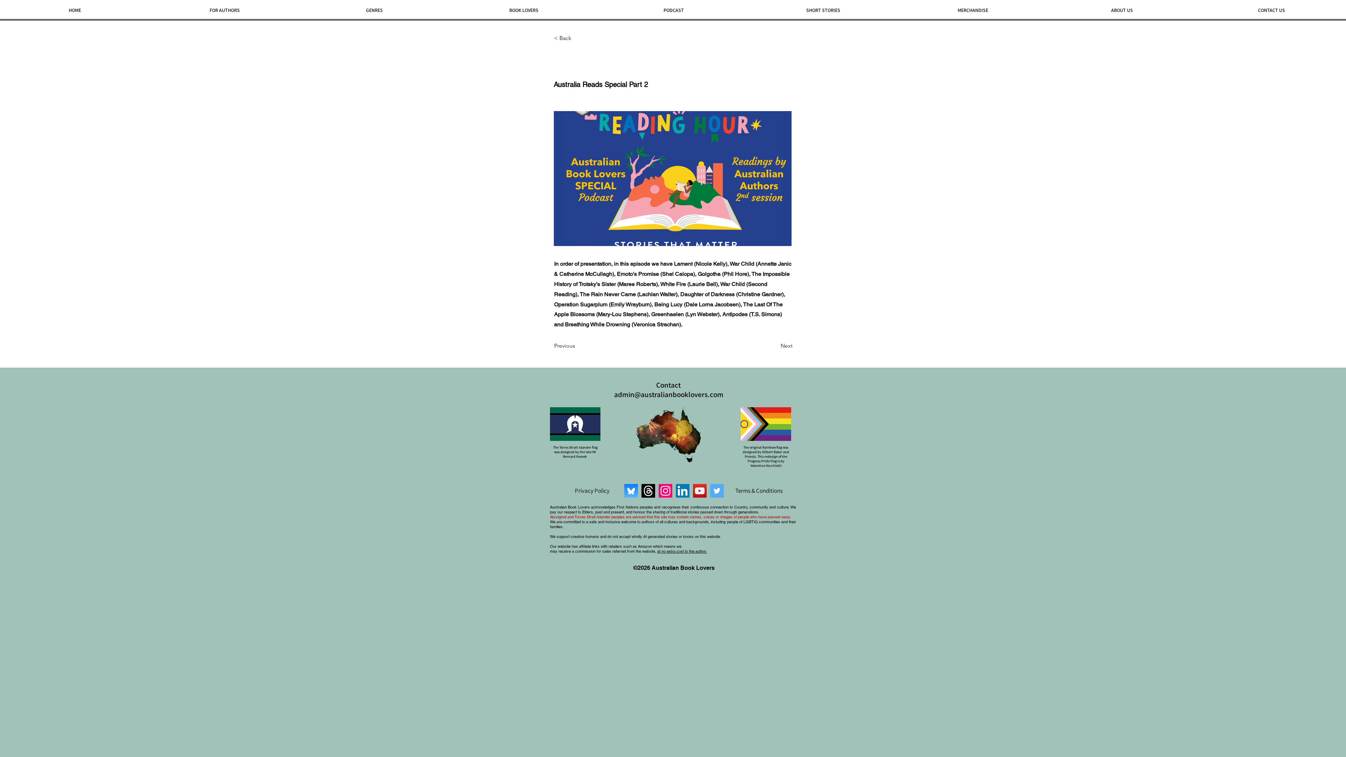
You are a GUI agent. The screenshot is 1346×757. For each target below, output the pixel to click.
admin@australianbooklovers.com (668, 394)
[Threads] (648, 491)
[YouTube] (700, 491)
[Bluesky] (631, 491)
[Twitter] (717, 491)
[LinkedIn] (682, 491)
